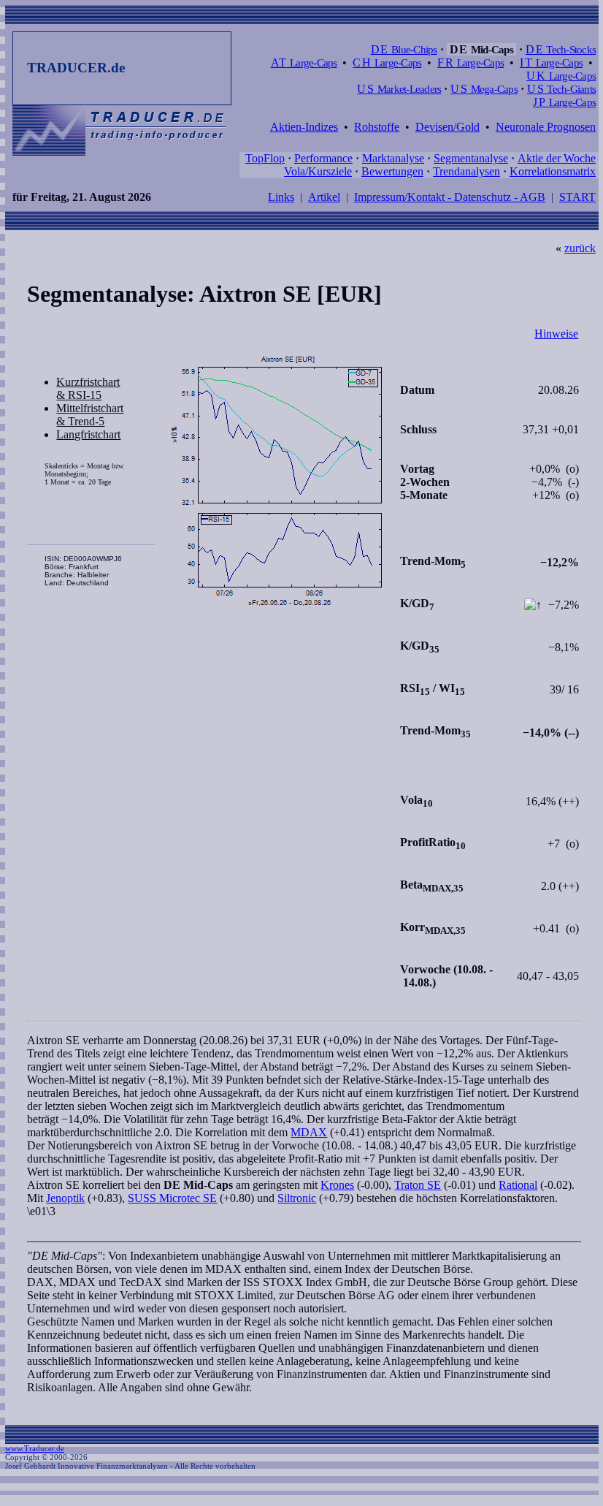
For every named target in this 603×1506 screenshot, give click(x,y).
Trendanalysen (466, 171)
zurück (580, 248)
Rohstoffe (376, 127)
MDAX (309, 1132)
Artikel (324, 197)
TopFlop (265, 158)
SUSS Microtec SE (172, 1198)
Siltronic (296, 1198)
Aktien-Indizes (304, 127)
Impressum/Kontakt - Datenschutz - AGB (449, 197)
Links (281, 197)
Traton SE (417, 1185)
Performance (323, 158)
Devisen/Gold (447, 127)
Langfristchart (88, 434)
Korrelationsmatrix (553, 171)
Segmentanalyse (471, 158)
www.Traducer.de (34, 1448)
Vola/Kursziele (318, 171)
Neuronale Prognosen (546, 127)
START (577, 197)
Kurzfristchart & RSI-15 (88, 388)
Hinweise (556, 333)
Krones (337, 1185)
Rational (518, 1185)
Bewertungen (392, 171)
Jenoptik (65, 1198)
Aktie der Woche (557, 158)
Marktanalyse (393, 158)
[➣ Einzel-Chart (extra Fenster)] (277, 481)
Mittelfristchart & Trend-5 (89, 414)
